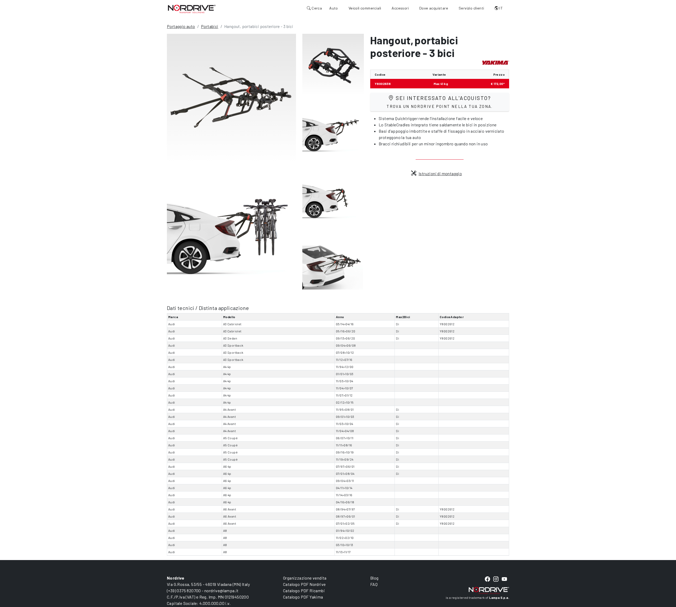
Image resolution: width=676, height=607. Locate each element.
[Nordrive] (191, 8)
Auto (333, 8)
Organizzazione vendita (305, 577)
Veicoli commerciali (365, 8)
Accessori (400, 8)
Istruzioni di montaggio (440, 173)
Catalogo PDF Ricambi (304, 590)
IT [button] (501, 8)
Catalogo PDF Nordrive (304, 584)
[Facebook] (487, 579)
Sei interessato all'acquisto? (440, 102)
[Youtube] (504, 579)
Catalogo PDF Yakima (303, 596)
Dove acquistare (433, 8)
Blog (374, 577)
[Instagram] (496, 579)
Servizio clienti (471, 8)
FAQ (374, 584)
